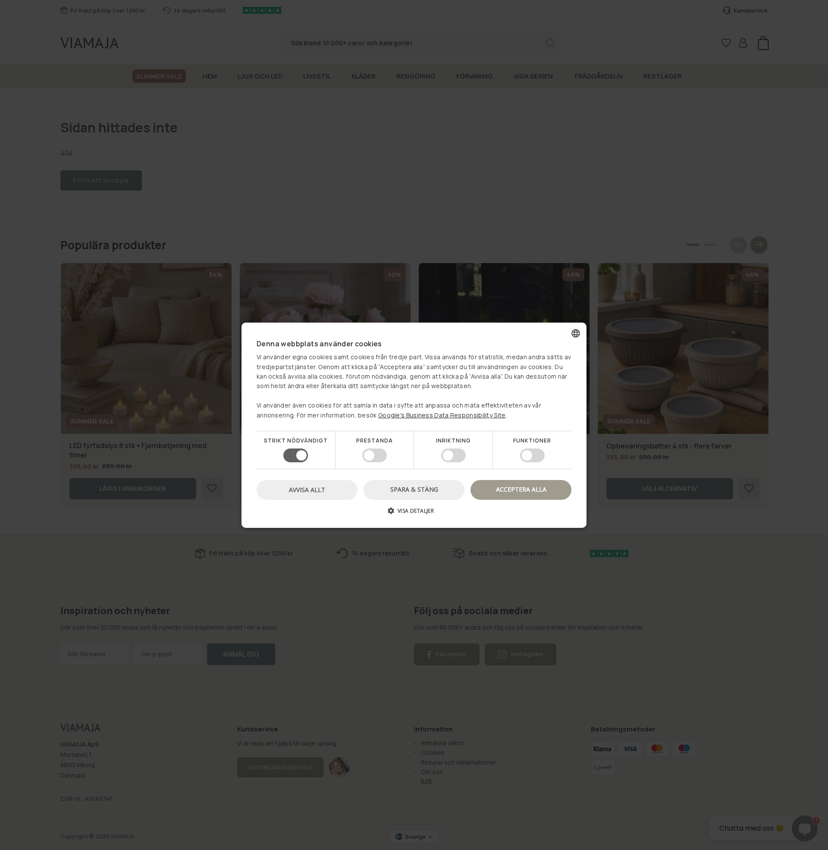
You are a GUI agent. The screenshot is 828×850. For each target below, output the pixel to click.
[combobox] (575, 333)
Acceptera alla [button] (521, 489)
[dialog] (414, 424)
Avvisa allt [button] (307, 490)
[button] (414, 513)
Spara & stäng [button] (414, 489)
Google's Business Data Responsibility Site (442, 415)
